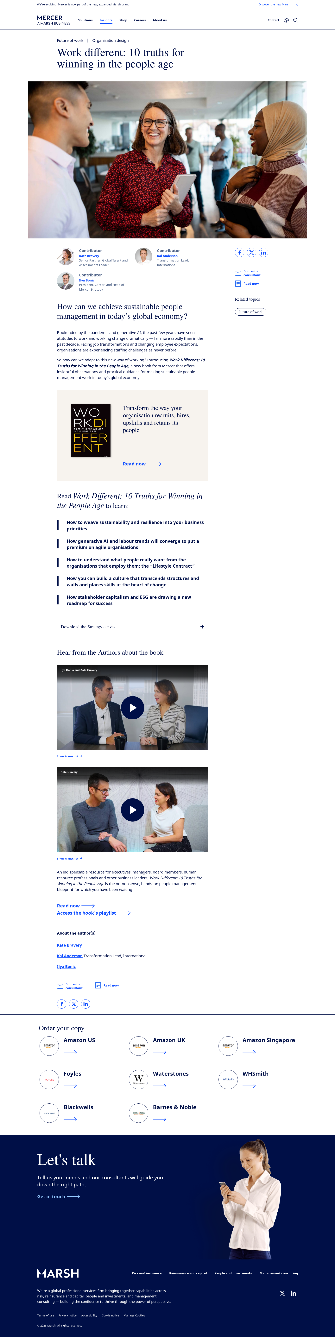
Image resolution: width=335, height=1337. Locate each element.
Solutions (85, 20)
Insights (106, 20)
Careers (140, 20)
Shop (123, 20)
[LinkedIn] (293, 1293)
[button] (297, 5)
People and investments (233, 1273)
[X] (282, 1293)
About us (160, 20)
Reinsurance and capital (188, 1273)
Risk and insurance (146, 1273)
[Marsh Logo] (58, 1274)
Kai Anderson (167, 256)
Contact (273, 20)
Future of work (70, 40)
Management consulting (279, 1273)
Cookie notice (110, 1316)
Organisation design (110, 40)
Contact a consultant (74, 986)
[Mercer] (53, 20)
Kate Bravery (89, 256)
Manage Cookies (134, 1316)
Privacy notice (68, 1316)
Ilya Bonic (86, 280)
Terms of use (45, 1316)
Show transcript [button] (67, 756)
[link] (61, 1004)
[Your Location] (286, 20)
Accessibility (89, 1316)
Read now (111, 985)
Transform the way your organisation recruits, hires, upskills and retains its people (156, 418)
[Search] (295, 20)
